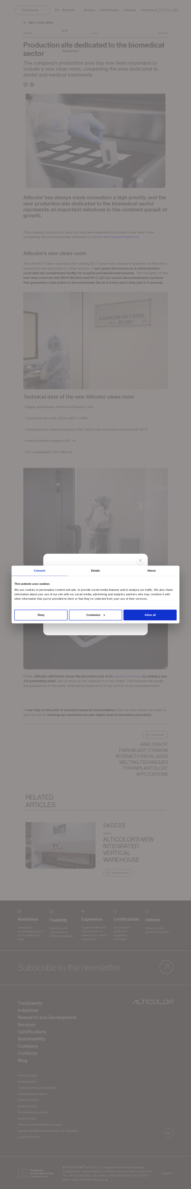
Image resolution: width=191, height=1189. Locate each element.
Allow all (150, 614)
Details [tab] (95, 570)
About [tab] (151, 570)
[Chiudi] (140, 561)
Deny (41, 614)
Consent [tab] (39, 570)
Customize (93, 614)
